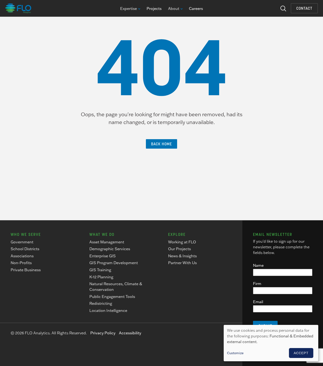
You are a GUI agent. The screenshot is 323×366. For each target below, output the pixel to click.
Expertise (128, 9)
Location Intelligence (108, 310)
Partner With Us (182, 262)
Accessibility (130, 333)
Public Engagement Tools (112, 296)
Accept (301, 353)
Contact (304, 8)
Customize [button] (235, 353)
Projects (154, 8)
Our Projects (179, 248)
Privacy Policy (102, 333)
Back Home (161, 144)
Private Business (26, 269)
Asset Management (106, 242)
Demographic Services (109, 248)
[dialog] (271, 343)
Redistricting (100, 303)
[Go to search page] (283, 8)
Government (22, 242)
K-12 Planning (101, 277)
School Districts (25, 248)
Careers (196, 8)
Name (258, 265)
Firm (257, 283)
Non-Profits (21, 262)
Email (258, 301)
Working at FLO (182, 242)
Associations (22, 256)
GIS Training (100, 269)
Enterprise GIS (102, 256)
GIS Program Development (113, 262)
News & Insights (182, 256)
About (173, 9)
